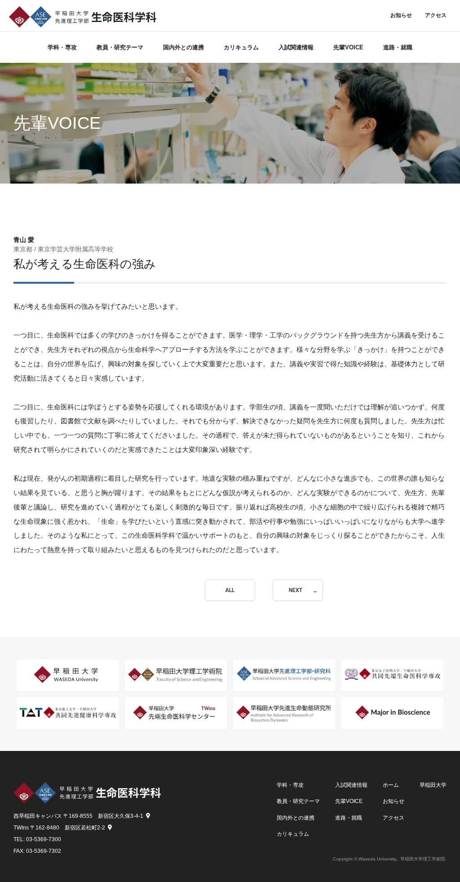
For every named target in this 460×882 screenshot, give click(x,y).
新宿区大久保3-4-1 (120, 816)
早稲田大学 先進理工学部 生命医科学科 (82, 16)
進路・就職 (397, 47)
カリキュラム (241, 47)
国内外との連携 (183, 47)
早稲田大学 (433, 785)
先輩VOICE (348, 47)
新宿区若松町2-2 (85, 828)
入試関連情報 (296, 47)
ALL (229, 590)
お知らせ (401, 15)
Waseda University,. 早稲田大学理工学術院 (401, 858)
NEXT (295, 590)
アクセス (436, 15)
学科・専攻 (62, 47)
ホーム (391, 785)
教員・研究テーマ (120, 47)
